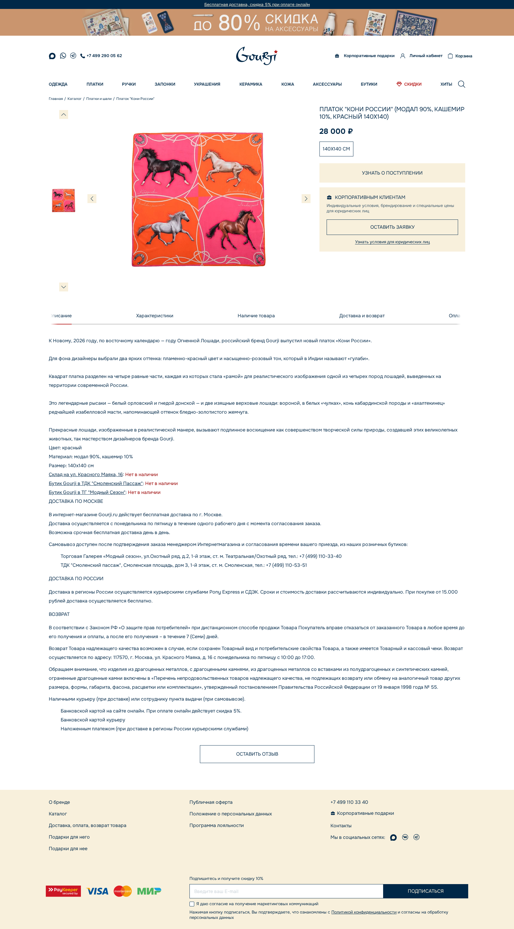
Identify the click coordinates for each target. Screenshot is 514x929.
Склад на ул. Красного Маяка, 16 (86, 474)
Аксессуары (327, 84)
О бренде (59, 802)
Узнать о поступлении (392, 173)
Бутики (369, 84)
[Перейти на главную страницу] (257, 56)
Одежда (58, 84)
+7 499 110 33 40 (349, 802)
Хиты (446, 84)
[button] (461, 84)
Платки (95, 84)
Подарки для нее (68, 848)
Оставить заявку (392, 227)
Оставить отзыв (257, 754)
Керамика (250, 84)
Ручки (129, 84)
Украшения (207, 84)
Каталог (58, 814)
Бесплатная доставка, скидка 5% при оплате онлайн (257, 4)
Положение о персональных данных (230, 814)
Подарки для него (69, 837)
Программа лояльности (216, 825)
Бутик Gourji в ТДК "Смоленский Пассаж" (96, 483)
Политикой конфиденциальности (364, 912)
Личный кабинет (426, 55)
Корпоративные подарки (369, 55)
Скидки (412, 84)
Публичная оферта (211, 802)
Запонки (165, 84)
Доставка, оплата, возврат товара (87, 825)
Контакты (341, 826)
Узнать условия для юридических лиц (392, 241)
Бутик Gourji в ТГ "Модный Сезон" (87, 492)
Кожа (287, 84)
